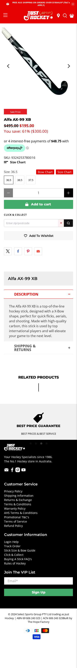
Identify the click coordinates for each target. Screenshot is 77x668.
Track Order (12, 546)
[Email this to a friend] (38, 251)
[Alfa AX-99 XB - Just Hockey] (38, 64)
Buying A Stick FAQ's (18, 559)
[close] (73, 4)
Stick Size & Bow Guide (19, 550)
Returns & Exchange (18, 500)
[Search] (68, 223)
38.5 (19, 180)
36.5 (8, 180)
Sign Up (38, 592)
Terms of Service (15, 521)
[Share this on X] (8, 251)
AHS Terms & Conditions (21, 513)
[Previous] (8, 66)
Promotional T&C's (16, 517)
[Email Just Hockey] (6, 471)
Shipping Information (18, 496)
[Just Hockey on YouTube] (23, 471)
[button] (15, 162)
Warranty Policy (14, 508)
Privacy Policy (13, 491)
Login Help (11, 542)
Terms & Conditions (17, 504)
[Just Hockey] (38, 15)
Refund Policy (13, 526)
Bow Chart (45, 172)
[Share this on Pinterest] (28, 251)
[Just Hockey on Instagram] (17, 471)
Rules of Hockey (15, 563)
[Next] (68, 66)
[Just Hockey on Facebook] (12, 471)
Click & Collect (13, 555)
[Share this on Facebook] (18, 251)
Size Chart (64, 172)
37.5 (30, 180)
